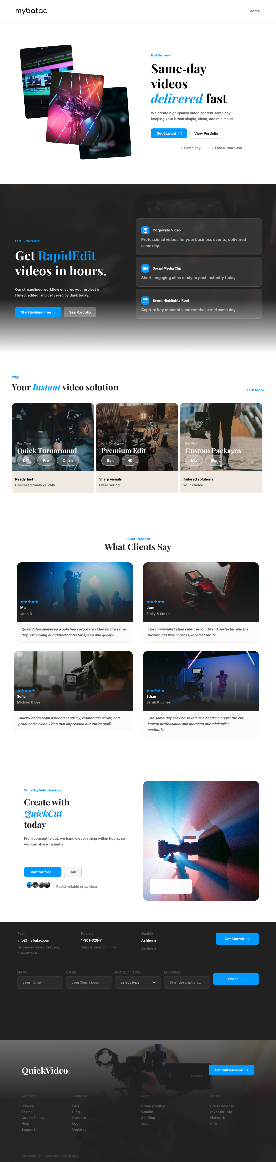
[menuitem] (255, 11)
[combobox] (138, 982)
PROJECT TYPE (128, 972)
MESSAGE (172, 972)
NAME (22, 972)
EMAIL (71, 972)
